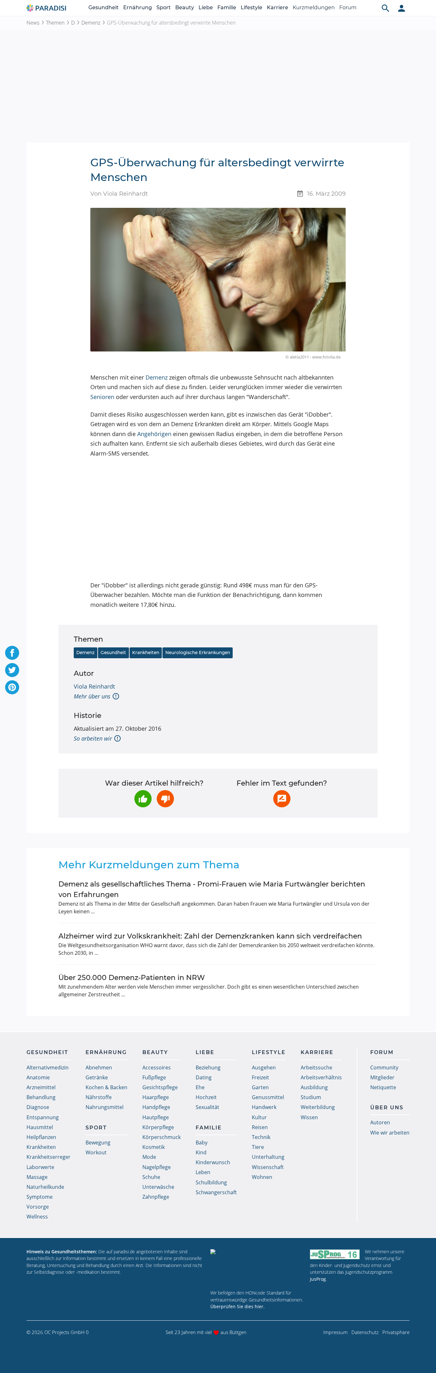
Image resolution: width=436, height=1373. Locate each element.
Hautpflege (155, 1117)
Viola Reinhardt (94, 686)
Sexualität (207, 1107)
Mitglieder (382, 1077)
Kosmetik (153, 1146)
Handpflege (156, 1107)
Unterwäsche (158, 1186)
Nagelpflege (156, 1167)
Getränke (97, 1077)
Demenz (90, 22)
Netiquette (383, 1087)
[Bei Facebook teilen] (12, 653)
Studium (311, 1097)
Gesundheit (103, 7)
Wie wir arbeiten (390, 1132)
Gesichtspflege (160, 1087)
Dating (204, 1077)
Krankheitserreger (48, 1156)
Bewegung (98, 1142)
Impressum (335, 1332)
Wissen (309, 1117)
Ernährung (137, 7)
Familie (226, 7)
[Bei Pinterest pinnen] (12, 687)
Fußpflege (154, 1077)
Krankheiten (145, 652)
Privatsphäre (396, 1332)
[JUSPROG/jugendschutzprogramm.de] (335, 1254)
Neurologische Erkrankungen (197, 652)
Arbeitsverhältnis (321, 1077)
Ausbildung (314, 1087)
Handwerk (264, 1107)
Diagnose (37, 1107)
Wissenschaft (268, 1167)
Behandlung (41, 1097)
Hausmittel (39, 1127)
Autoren (380, 1122)
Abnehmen (99, 1067)
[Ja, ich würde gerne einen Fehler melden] (281, 798)
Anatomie (38, 1077)
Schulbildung (211, 1182)
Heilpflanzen (41, 1137)
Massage (37, 1177)
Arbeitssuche (316, 1067)
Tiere (258, 1146)
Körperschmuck (161, 1137)
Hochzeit (206, 1097)
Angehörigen (154, 434)
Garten (260, 1087)
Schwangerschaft (216, 1192)
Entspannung (42, 1117)
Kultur (259, 1117)
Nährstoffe (99, 1097)
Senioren (102, 397)
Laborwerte (40, 1167)
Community (384, 1067)
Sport (163, 7)
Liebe (206, 7)
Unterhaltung (268, 1156)
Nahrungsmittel (105, 1107)
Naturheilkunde (45, 1186)
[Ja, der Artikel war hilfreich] (143, 798)
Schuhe (151, 1177)
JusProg (318, 1279)
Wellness (37, 1216)
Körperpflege (158, 1127)
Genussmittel (268, 1097)
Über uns (386, 1108)
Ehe (200, 1087)
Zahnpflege (155, 1196)
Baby (201, 1142)
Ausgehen (264, 1067)
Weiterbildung (318, 1107)
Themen (55, 22)
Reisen (260, 1127)
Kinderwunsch (213, 1162)
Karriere (277, 7)
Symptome (39, 1196)
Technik (261, 1137)
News (32, 22)
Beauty (184, 7)
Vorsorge (37, 1206)
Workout (96, 1152)
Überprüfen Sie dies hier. (237, 1306)
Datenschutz (365, 1332)
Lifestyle (251, 7)
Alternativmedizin (47, 1067)
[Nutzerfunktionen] (402, 8)
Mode (149, 1156)
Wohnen (262, 1177)
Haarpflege (155, 1097)
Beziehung (208, 1067)
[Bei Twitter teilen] (12, 670)
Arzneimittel (41, 1087)
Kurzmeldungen (314, 7)
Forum (348, 7)
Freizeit (260, 1077)
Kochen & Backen (106, 1087)
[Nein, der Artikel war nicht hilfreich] (165, 798)
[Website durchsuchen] (386, 8)
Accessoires (156, 1067)
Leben (203, 1172)
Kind (201, 1152)
